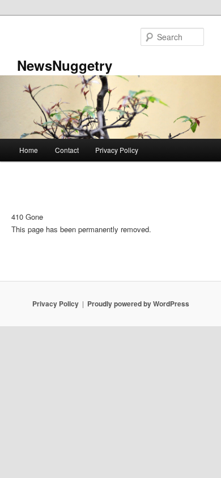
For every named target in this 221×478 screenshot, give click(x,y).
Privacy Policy (116, 150)
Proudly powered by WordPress (138, 303)
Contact (67, 150)
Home (28, 150)
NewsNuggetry (64, 65)
